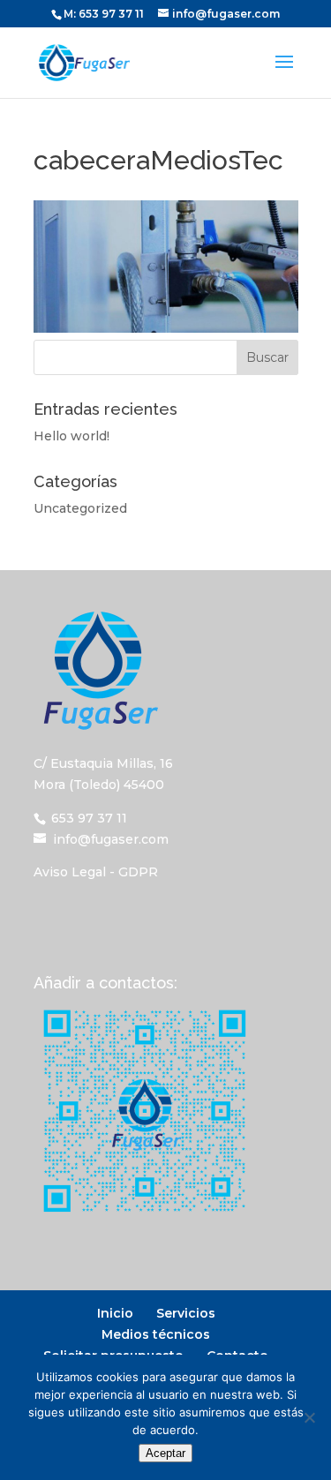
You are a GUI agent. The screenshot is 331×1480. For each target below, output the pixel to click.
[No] (309, 1417)
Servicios (185, 1313)
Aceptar (165, 1453)
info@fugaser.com (111, 839)
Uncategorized (80, 508)
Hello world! (71, 436)
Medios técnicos (156, 1334)
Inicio (115, 1313)
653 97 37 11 (111, 13)
